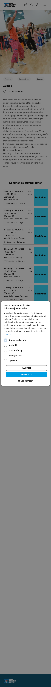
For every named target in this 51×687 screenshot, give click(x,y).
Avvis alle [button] (26, 368)
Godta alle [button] (26, 374)
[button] (25, 380)
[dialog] (25, 343)
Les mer (7, 334)
